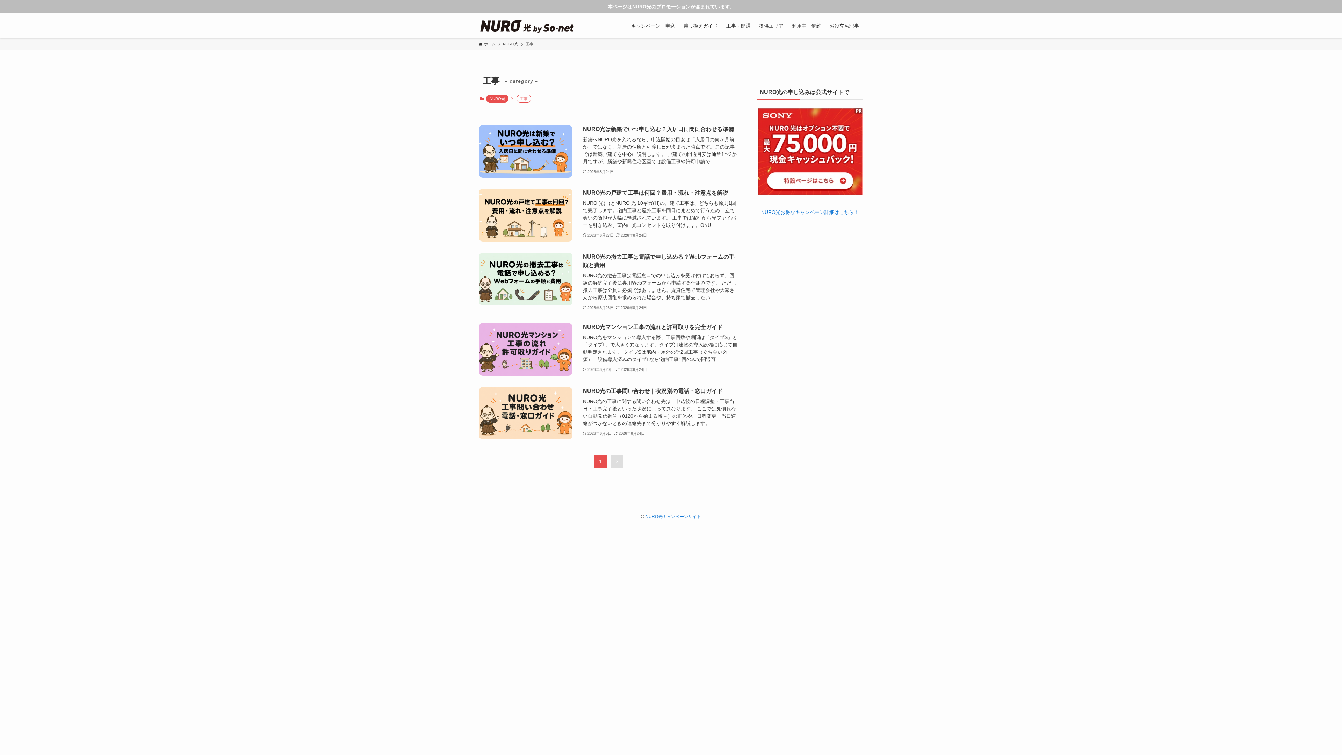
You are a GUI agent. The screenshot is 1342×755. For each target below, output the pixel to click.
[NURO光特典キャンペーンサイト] (527, 26)
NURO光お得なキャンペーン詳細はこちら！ (810, 212)
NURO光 (497, 98)
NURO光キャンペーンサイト (673, 516)
